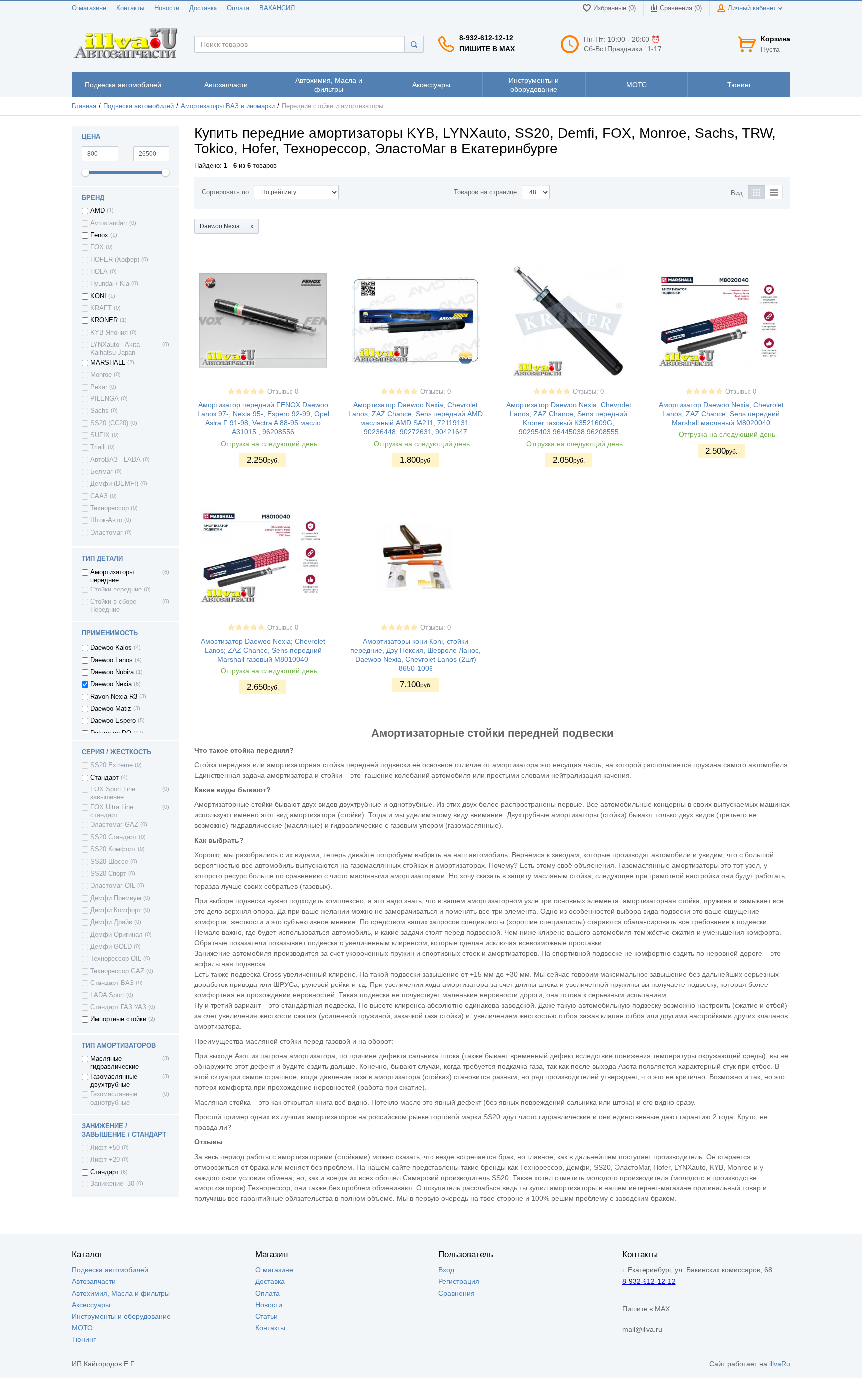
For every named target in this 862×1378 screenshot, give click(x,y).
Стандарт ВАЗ (112, 983)
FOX (97, 247)
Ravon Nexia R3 (113, 696)
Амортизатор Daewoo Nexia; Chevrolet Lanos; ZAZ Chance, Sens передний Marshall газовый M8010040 (263, 650)
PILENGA (104, 398)
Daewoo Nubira (112, 672)
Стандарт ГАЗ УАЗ (118, 1007)
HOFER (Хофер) (114, 259)
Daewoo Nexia (111, 684)
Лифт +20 (105, 1159)
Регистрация (458, 1281)
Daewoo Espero (113, 720)
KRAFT (101, 308)
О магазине (89, 8)
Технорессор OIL (115, 958)
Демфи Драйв (111, 922)
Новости (166, 8)
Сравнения (456, 1293)
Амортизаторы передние (112, 576)
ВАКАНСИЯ (277, 8)
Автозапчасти (94, 1281)
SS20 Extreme (111, 765)
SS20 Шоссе (109, 861)
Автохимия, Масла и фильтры (121, 1293)
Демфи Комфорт (115, 910)
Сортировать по (225, 192)
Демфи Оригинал (116, 934)
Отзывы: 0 (282, 391)
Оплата (238, 8)
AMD (97, 210)
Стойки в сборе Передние (113, 605)
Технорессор (109, 508)
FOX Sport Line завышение (112, 793)
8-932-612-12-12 (486, 38)
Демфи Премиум (115, 898)
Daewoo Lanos (111, 660)
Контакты (130, 8)
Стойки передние (116, 589)
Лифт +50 (105, 1147)
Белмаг (101, 471)
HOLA (99, 271)
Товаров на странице (485, 192)
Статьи (266, 1316)
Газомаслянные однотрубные (113, 1098)
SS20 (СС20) (109, 423)
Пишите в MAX (487, 49)
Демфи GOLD (111, 946)
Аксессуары (91, 1305)
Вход (446, 1270)
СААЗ (99, 496)
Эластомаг (106, 532)
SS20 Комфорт (113, 849)
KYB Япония (109, 332)
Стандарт (104, 777)
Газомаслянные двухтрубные (113, 1080)
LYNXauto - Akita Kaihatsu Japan (115, 348)
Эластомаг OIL (112, 885)
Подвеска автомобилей (138, 106)
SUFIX (100, 435)
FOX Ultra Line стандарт (111, 811)
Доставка (203, 8)
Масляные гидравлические (114, 1062)
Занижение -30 (112, 1184)
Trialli (98, 447)
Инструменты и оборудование (121, 1316)
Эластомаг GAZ (114, 824)
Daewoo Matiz (110, 708)
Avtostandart (108, 223)
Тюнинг (84, 1339)
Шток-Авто (106, 520)
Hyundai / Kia (109, 283)
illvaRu (779, 1364)
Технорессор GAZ (117, 971)
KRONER (104, 320)
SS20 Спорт (108, 873)
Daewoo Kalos (111, 647)
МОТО (82, 1328)
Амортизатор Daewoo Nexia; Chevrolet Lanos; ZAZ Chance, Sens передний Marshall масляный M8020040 (721, 414)
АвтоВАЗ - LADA (115, 459)
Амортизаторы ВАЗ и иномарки (228, 106)
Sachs (99, 410)
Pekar (98, 387)
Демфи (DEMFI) (114, 483)
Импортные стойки (118, 1019)
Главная (84, 106)
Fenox (99, 235)
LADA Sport (107, 995)
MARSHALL (107, 362)
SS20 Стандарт (113, 837)
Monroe (101, 374)
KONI (98, 296)
